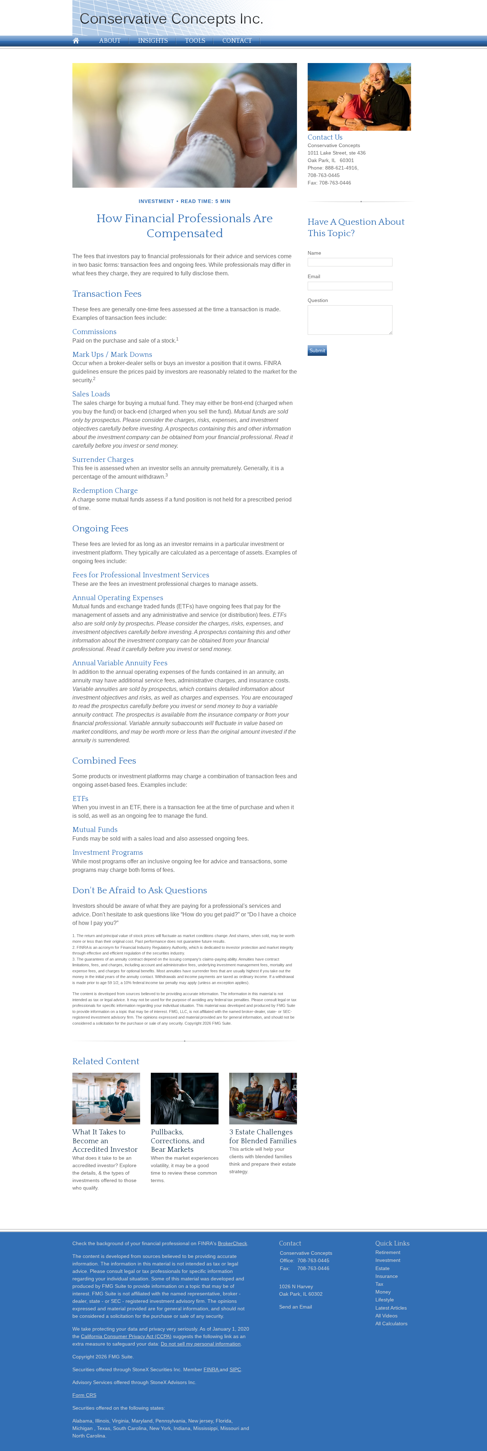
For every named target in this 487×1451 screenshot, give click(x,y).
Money (383, 1292)
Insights (153, 41)
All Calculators (391, 1323)
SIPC (235, 1369)
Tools (195, 41)
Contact (237, 41)
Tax (379, 1284)
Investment (387, 1260)
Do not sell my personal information (201, 1344)
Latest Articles (391, 1308)
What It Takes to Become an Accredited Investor (105, 1141)
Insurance (386, 1276)
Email (314, 276)
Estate (382, 1268)
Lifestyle (384, 1299)
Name (314, 253)
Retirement (387, 1252)
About (110, 41)
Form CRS (84, 1395)
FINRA (212, 1369)
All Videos (386, 1316)
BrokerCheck (232, 1243)
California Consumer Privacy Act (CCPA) (126, 1336)
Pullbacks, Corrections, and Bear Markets (178, 1141)
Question (318, 300)
